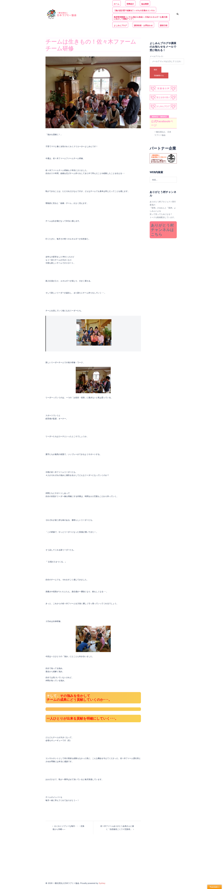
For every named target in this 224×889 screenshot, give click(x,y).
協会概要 (145, 4)
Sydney (102, 883)
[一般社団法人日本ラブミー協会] (62, 14)
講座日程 (163, 25)
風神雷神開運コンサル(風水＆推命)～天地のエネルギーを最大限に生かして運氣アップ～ (140, 18)
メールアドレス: (156, 56)
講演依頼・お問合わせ (143, 25)
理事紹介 (130, 4)
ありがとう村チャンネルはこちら (162, 229)
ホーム (116, 4)
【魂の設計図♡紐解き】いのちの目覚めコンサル (134, 10)
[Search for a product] (177, 14)
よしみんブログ (120, 25)
